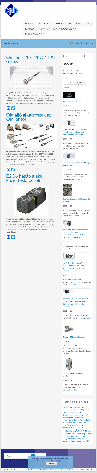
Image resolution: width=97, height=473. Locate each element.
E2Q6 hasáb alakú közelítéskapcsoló (24, 178)
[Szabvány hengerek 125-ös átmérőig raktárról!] (67, 185)
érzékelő (84, 441)
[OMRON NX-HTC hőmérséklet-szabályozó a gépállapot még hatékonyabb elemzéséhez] (69, 121)
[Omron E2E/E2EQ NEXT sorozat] (31, 68)
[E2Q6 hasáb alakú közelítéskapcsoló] (31, 186)
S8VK (72, 436)
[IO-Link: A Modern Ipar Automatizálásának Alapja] (69, 62)
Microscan (76, 428)
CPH (72, 43)
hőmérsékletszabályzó (82, 420)
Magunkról (44, 24)
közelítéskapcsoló (70, 425)
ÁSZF (88, 24)
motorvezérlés (85, 428)
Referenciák (74, 24)
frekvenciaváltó (81, 415)
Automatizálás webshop (64, 29)
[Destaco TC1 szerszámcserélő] (69, 326)
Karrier (44, 29)
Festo (81, 412)
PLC (64, 434)
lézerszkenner (81, 425)
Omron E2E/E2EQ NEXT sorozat (31, 59)
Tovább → (67, 87)
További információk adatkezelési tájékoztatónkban (53, 461)
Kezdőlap (29, 24)
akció (65, 407)
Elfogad (51, 463)
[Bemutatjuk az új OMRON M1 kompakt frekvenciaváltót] (69, 154)
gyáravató (80, 417)
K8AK (70, 422)
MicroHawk (67, 428)
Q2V (90, 434)
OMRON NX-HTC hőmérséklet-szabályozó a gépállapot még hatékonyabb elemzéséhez (75, 132)
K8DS (73, 422)
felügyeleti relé (73, 412)
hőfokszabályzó (68, 420)
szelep (65, 439)
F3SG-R (65, 412)
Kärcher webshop (33, 34)
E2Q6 (82, 410)
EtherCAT (88, 410)
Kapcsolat (30, 29)
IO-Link (65, 423)
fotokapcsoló (68, 415)
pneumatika (71, 433)
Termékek (59, 24)
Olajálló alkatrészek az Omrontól (28, 117)
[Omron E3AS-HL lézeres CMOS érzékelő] (69, 359)
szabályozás (84, 436)
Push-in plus (82, 433)
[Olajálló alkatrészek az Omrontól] (31, 125)
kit (76, 422)
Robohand (66, 436)
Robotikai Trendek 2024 (72, 101)
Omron (81, 430)
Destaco (78, 410)
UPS (74, 441)
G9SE (75, 417)
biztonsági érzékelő (69, 410)
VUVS (78, 441)
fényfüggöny (68, 417)
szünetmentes (79, 439)
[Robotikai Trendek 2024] (69, 93)
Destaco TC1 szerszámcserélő (74, 337)
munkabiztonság (69, 431)
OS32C (89, 431)
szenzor (70, 438)
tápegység (68, 441)
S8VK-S (76, 436)
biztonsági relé (81, 407)
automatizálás (72, 407)
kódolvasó (82, 422)
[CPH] (11, 5)
